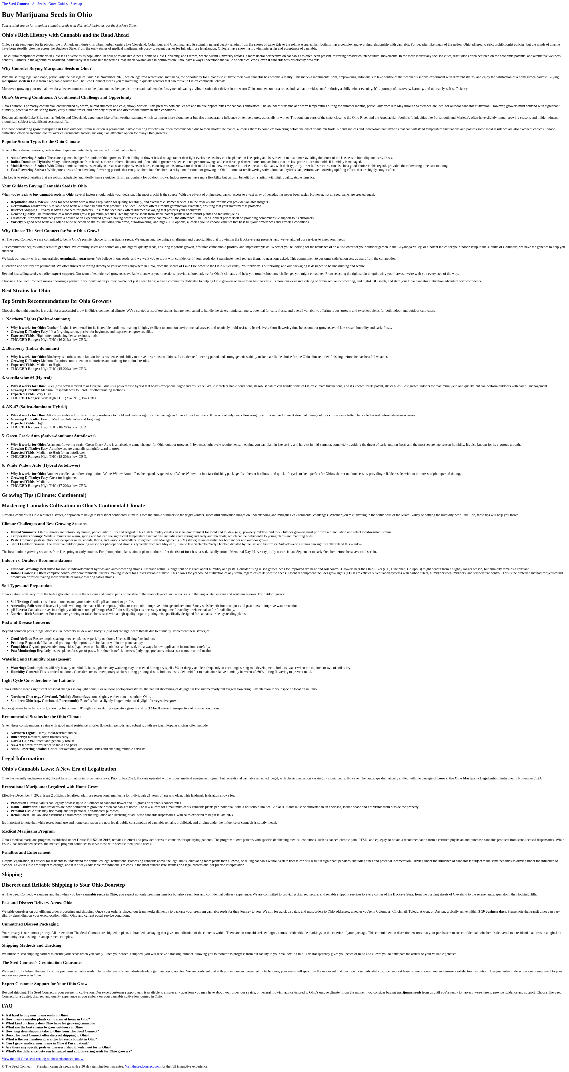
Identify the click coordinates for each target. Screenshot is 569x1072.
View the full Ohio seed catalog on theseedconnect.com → (43, 1059)
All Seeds (39, 4)
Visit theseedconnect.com (142, 1066)
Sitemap (76, 4)
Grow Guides (58, 4)
